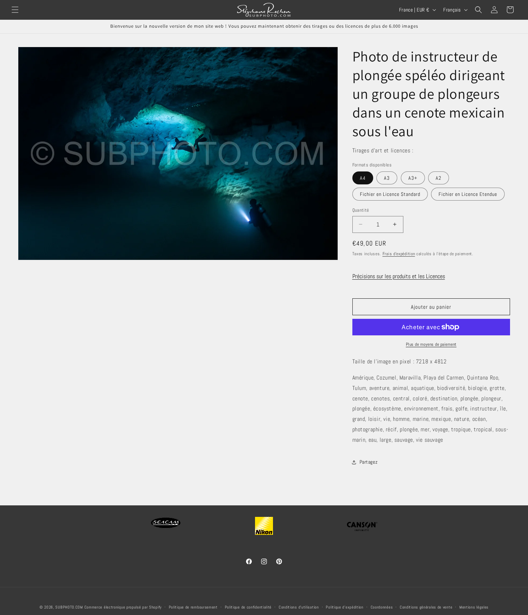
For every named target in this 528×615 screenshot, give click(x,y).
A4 (363, 178)
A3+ (412, 178)
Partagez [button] (369, 462)
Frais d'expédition (399, 254)
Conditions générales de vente (426, 606)
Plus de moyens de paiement (431, 344)
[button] (15, 10)
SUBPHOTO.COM (69, 607)
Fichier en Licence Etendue (468, 194)
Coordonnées (382, 606)
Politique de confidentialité (248, 606)
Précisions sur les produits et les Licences (398, 276)
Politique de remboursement (193, 606)
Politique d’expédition (344, 606)
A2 (438, 178)
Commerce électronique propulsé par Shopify (123, 607)
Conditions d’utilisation (299, 606)
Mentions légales (473, 606)
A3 (387, 178)
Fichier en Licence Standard (390, 194)
